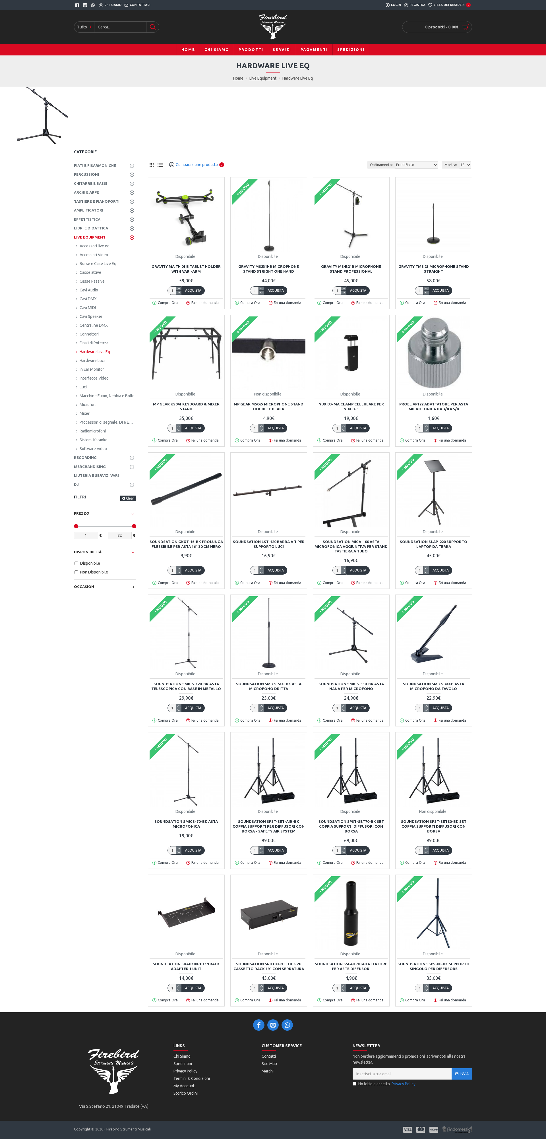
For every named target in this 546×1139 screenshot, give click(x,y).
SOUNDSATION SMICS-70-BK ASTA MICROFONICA (186, 823)
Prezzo (81, 513)
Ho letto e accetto (386, 1084)
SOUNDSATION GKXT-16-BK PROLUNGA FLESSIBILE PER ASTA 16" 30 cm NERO (186, 544)
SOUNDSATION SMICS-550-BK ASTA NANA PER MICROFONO (351, 686)
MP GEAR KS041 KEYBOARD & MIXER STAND (186, 406)
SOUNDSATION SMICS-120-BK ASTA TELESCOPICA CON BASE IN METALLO (186, 686)
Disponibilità (88, 552)
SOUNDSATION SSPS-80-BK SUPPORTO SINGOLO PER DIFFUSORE (434, 966)
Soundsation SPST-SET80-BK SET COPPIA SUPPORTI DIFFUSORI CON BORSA (433, 826)
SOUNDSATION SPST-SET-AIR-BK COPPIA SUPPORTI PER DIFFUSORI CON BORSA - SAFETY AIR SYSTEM (269, 826)
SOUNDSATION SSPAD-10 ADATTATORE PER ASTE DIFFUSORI (351, 966)
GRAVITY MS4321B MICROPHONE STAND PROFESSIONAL (351, 268)
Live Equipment (262, 78)
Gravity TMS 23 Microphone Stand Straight (433, 268)
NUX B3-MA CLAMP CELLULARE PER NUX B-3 (351, 406)
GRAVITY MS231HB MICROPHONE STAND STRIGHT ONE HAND (268, 268)
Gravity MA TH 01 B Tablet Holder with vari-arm (186, 268)
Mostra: (450, 165)
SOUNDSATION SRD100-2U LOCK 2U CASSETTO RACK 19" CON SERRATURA (268, 966)
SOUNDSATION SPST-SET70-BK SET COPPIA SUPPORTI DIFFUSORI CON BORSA (351, 826)
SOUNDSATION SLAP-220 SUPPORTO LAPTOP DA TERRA (433, 544)
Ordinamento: (381, 165)
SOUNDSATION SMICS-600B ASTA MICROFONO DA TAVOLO (433, 686)
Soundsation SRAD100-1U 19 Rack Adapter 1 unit (186, 966)
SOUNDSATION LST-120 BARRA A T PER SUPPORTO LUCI (269, 544)
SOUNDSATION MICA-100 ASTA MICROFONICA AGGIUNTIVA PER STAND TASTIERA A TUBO (351, 546)
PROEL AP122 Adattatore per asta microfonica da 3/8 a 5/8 (433, 406)
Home (238, 78)
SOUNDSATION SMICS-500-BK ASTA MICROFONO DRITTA (268, 686)
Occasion (84, 587)
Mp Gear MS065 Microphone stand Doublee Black (268, 406)
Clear (130, 498)
